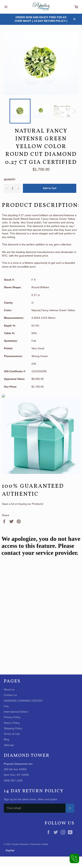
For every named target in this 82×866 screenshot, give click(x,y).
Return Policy (12, 722)
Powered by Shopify (39, 844)
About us (9, 689)
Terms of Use (12, 733)
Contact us (10, 694)
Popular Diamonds (20, 844)
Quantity (9, 179)
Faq (6, 706)
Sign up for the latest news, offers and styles (30, 799)
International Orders (16, 711)
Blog (6, 739)
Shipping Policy (13, 728)
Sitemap (9, 745)
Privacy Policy (12, 717)
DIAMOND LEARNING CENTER (23, 700)
